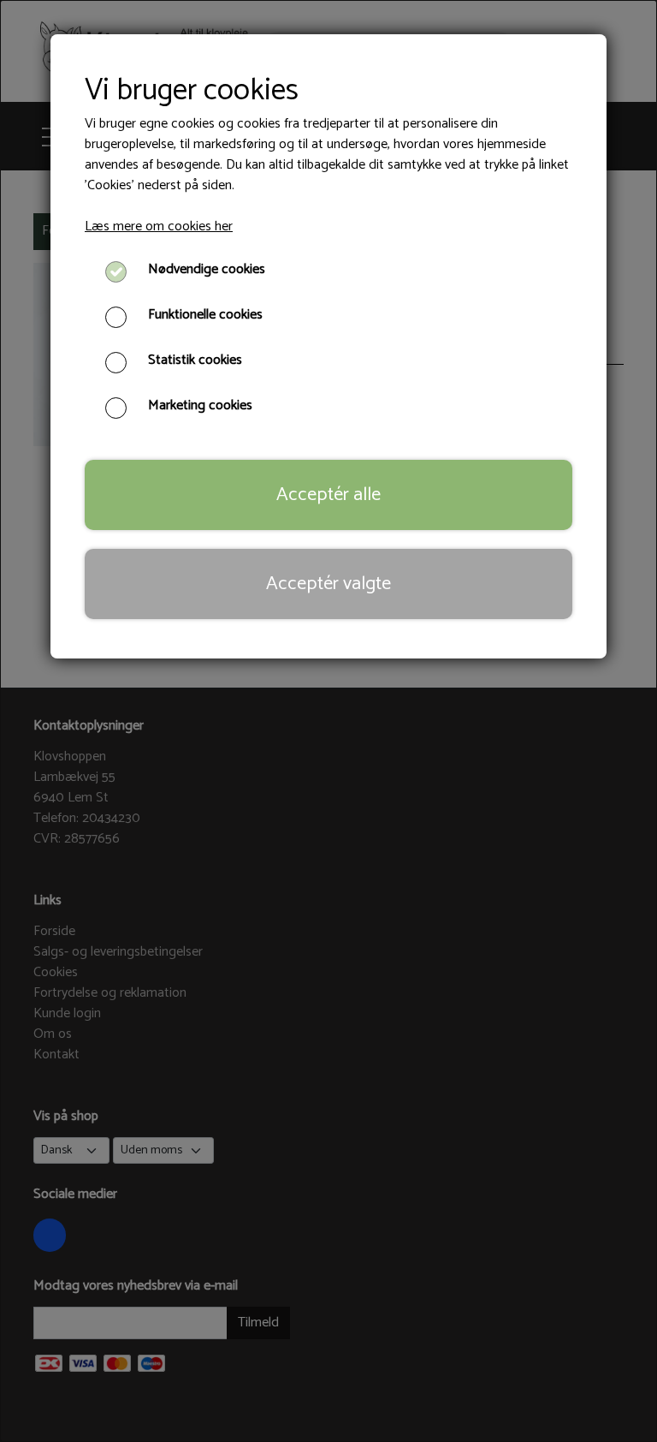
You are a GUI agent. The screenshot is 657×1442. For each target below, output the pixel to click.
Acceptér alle (328, 494)
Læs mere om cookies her (159, 226)
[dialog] (328, 721)
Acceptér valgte (328, 583)
